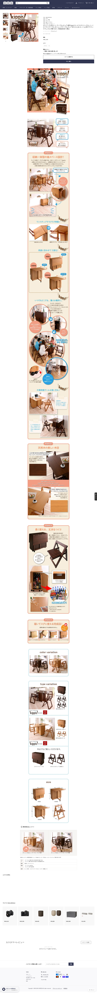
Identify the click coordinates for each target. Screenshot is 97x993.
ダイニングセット (49, 21)
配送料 (48, 53)
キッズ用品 (38, 7)
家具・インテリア (7, 7)
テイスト (67, 7)
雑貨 (16, 7)
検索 (27, 981)
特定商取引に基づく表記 (30, 977)
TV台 (47, 18)
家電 (53, 7)
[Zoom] (24, 27)
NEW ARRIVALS (49, 17)
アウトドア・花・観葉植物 (26, 7)
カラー (44, 43)
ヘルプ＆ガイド (70, 2)
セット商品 (48, 19)
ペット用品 (47, 7)
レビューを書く (86, 942)
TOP (44, 17)
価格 (44, 37)
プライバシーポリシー (57, 988)
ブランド (60, 7)
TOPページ (28, 974)
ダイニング (48, 20)
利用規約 (65, 988)
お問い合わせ (28, 979)
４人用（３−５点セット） (50, 23)
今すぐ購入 (68, 61)
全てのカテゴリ (76, 7)
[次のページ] (6, 41)
